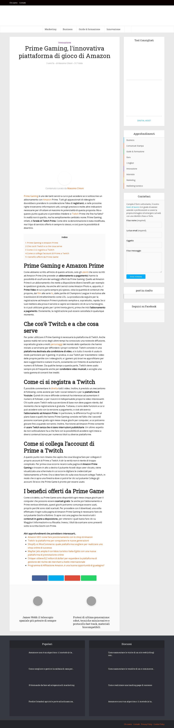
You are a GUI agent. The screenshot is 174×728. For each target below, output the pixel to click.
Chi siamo (14, 2)
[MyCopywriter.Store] (144, 62)
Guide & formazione (89, 29)
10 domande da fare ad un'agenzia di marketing (144, 300)
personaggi (57, 344)
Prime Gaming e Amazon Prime (41, 242)
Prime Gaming (31, 196)
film (39, 293)
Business (67, 29)
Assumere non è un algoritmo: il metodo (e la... (51, 652)
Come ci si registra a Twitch (39, 249)
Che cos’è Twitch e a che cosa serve (43, 246)
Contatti (22, 2)
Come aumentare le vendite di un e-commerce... (131, 669)
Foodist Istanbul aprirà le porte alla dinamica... (51, 701)
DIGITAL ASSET (144, 120)
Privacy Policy (146, 724)
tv (52, 293)
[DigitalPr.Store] (144, 98)
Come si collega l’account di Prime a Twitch (47, 253)
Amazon (47, 199)
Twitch (75, 213)
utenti (85, 272)
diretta (54, 388)
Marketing (50, 29)
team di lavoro (132, 207)
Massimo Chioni (65, 63)
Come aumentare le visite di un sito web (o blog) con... (131, 654)
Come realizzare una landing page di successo (130, 685)
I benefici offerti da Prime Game (41, 256)
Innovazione (113, 29)
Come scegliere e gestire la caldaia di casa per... (51, 669)
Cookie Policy (159, 724)
